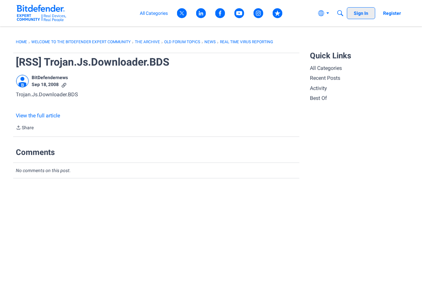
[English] (41, 13)
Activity (318, 88)
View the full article (38, 115)
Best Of (318, 98)
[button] (22, 81)
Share (25, 128)
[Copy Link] (64, 84)
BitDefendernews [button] (50, 77)
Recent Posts (325, 78)
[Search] (340, 13)
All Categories (326, 68)
